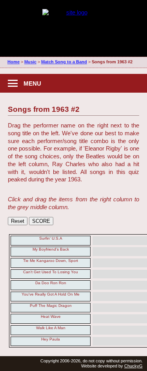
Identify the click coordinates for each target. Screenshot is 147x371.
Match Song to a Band (64, 61)
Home (13, 61)
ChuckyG (133, 366)
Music (30, 61)
